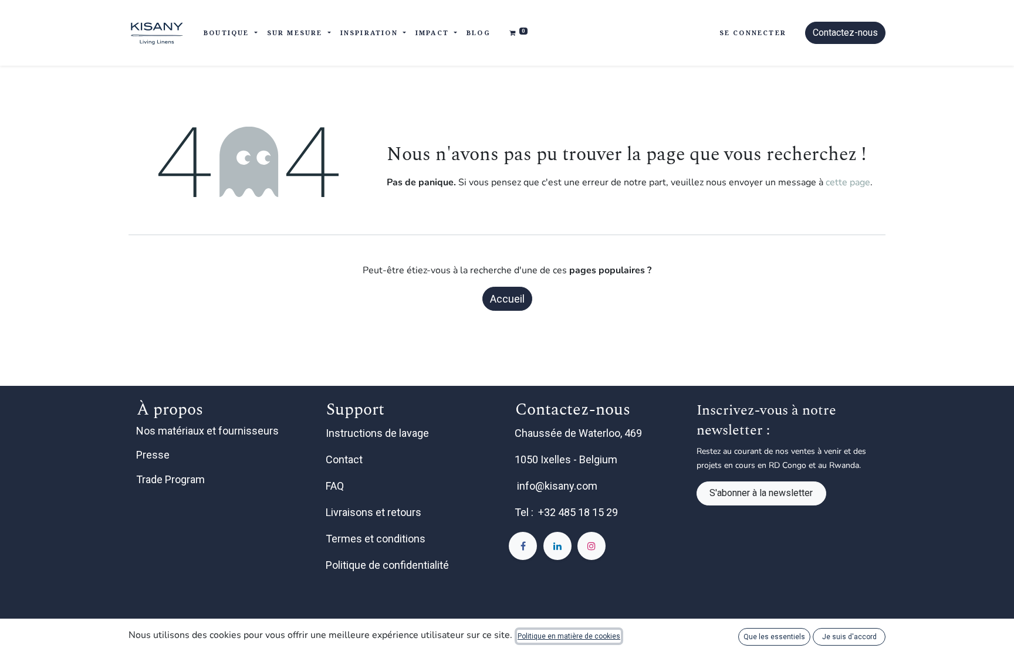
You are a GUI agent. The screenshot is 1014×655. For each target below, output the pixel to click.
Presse (153, 455)
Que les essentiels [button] (774, 637)
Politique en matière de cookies (569, 636)
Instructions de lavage (378, 433)
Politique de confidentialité (388, 565)
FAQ (336, 486)
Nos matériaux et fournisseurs (207, 431)
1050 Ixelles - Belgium (567, 459)
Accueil (507, 299)
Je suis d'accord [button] (849, 637)
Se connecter (752, 32)
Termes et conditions (377, 538)
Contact (345, 459)
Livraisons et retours (375, 512)
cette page (848, 182)
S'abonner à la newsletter (761, 492)
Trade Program (170, 479)
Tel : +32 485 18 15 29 (566, 512)
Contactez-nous (845, 32)
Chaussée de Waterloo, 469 (579, 433)
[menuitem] (478, 33)
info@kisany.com (557, 486)
